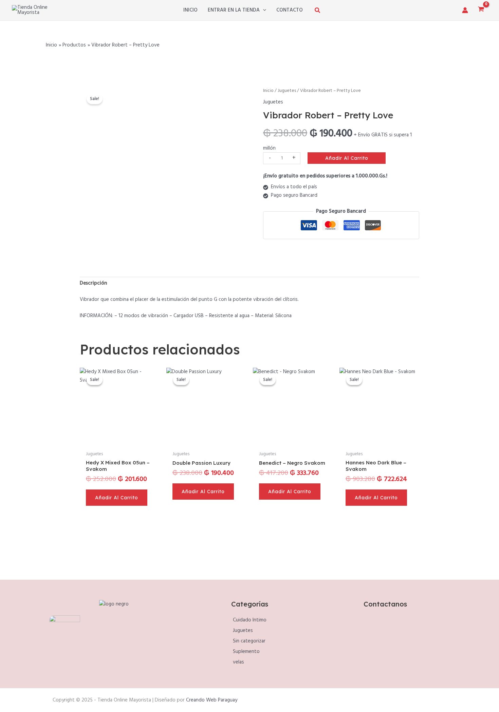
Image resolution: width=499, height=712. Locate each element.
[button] (263, 10)
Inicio (190, 10)
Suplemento (246, 652)
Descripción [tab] (93, 283)
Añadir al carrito (346, 158)
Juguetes (287, 91)
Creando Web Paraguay (211, 700)
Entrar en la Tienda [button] (234, 10)
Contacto (289, 10)
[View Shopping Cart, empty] (481, 10)
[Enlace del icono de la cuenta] (465, 10)
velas (238, 662)
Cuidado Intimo (249, 620)
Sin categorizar (249, 641)
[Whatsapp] (393, 643)
